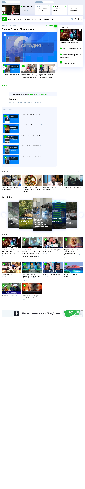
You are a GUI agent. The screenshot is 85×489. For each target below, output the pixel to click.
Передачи (47, 19)
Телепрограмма (18, 19)
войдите (30, 94)
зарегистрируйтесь (41, 94)
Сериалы (54, 19)
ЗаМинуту (4, 85)
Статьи (34, 19)
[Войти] (78, 19)
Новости (27, 19)
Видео (40, 19)
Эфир (9, 19)
